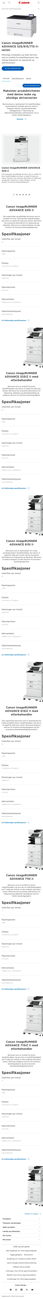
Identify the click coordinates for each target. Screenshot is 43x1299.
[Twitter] (27, 1290)
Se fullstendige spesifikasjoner (14, 320)
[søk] (9, 2)
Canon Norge (20, 1285)
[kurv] (4, 3)
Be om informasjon (13, 68)
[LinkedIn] (21, 1290)
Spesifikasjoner (18, 78)
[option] (21, 162)
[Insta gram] (16, 1290)
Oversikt (6, 78)
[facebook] (11, 1290)
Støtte (28, 78)
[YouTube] (32, 1290)
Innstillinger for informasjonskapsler (21, 1279)
